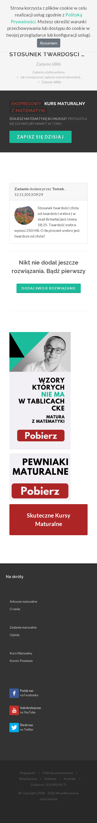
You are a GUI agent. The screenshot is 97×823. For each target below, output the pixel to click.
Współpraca (28, 779)
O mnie (15, 609)
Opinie (15, 635)
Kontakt (70, 779)
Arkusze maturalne (23, 601)
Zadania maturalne (23, 627)
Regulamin (27, 773)
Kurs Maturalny (21, 653)
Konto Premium (21, 661)
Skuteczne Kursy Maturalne (48, 519)
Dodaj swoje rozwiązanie (49, 288)
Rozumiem (48, 43)
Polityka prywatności (58, 773)
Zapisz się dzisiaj (40, 136)
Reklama (50, 779)
